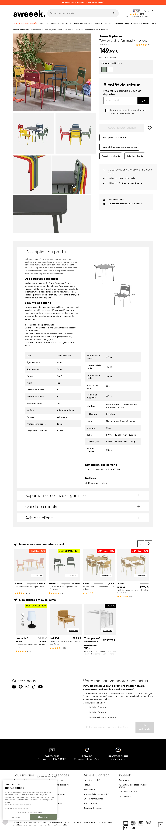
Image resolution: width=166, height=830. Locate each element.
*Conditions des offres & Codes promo (133, 785)
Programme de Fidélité (140, 23)
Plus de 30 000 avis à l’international (137, 16)
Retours (87, 784)
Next (148, 543)
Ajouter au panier (122, 127)
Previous (140, 543)
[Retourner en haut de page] (160, 824)
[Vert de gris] (104, 69)
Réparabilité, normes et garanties (119, 146)
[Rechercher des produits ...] (114, 13)
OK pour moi (43, 817)
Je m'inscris (144, 727)
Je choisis (16, 817)
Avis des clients (135, 156)
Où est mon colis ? (92, 780)
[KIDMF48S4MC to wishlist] (148, 128)
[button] (5, 822)
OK (143, 100)
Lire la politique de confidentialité (16, 809)
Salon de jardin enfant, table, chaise (58, 29)
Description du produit (114, 137)
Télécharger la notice (97, 483)
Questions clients (111, 156)
